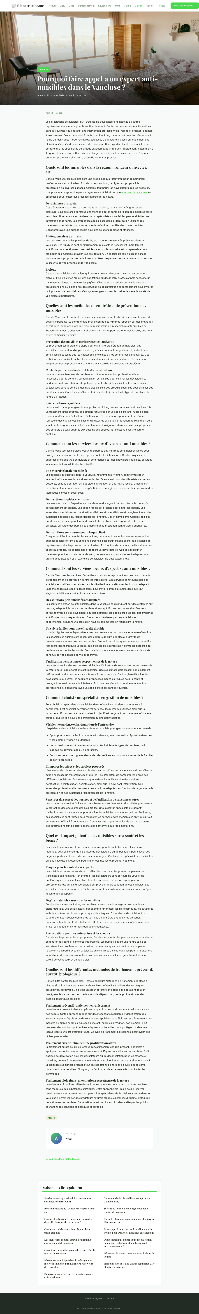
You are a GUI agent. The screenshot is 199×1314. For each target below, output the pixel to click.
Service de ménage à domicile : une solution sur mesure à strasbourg (68, 1200)
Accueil (53, 5)
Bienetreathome (27, 5)
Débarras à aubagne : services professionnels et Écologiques (68, 1275)
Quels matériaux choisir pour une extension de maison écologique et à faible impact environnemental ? (128, 1243)
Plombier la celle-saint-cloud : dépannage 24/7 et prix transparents (129, 1265)
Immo (117, 5)
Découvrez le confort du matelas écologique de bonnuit (129, 1255)
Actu (62, 5)
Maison (138, 5)
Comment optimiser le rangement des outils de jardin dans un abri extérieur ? (68, 1220)
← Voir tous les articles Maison (63, 1158)
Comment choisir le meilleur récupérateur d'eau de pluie (127, 1200)
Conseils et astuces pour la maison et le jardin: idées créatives (129, 1220)
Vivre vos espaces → (185, 5)
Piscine (150, 5)
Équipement (104, 5)
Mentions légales (93, 1298)
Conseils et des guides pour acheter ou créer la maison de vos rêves (69, 1251)
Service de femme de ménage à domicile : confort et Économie (126, 1210)
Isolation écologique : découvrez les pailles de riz (69, 1210)
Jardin (127, 5)
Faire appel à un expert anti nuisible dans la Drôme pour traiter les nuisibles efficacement (129, 1231)
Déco (71, 5)
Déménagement (86, 5)
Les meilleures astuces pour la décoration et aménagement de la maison (68, 1241)
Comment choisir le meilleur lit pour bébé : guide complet (68, 1231)
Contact (110, 1298)
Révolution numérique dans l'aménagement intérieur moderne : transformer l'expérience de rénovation (68, 1264)
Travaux (161, 5)
